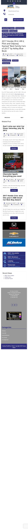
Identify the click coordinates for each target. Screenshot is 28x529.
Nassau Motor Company (8, 28)
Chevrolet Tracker (9, 278)
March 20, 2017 (9, 54)
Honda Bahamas (20, 28)
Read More (15, 149)
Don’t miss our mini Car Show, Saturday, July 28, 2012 (13, 128)
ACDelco (4, 330)
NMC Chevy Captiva (9, 275)
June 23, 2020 (9, 179)
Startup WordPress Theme (8, 346)
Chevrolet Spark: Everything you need (12, 175)
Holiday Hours (8, 277)
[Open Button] (5, 19)
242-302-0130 (11, 14)
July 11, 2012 (9, 133)
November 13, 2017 (11, 203)
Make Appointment (19, 20)
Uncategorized (13, 30)
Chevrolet (4, 333)
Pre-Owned (5, 30)
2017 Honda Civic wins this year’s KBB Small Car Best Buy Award (13, 197)
